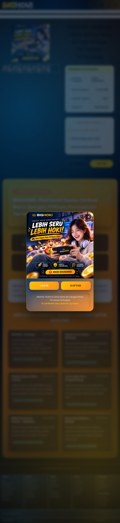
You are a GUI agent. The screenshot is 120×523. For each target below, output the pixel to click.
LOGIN (44, 285)
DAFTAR (75, 285)
